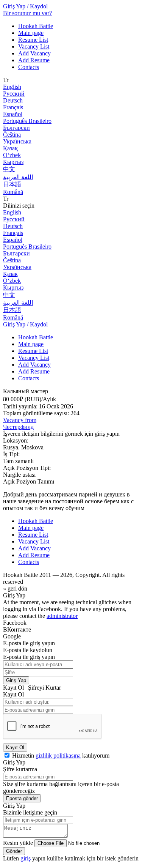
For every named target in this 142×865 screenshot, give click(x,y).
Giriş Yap (16, 680)
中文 (9, 169)
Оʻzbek (12, 155)
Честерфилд (18, 427)
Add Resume (34, 60)
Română (13, 192)
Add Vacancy (34, 53)
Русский (14, 93)
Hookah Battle (35, 26)
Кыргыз (13, 162)
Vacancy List (33, 46)
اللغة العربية (18, 177)
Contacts (28, 67)
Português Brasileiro (27, 121)
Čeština (12, 134)
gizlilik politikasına (58, 755)
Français (13, 107)
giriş (25, 858)
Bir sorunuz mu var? (27, 13)
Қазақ (10, 148)
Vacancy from (19, 420)
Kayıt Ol (15, 747)
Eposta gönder (22, 798)
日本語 (12, 184)
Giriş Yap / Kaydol (25, 6)
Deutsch (13, 100)
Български (16, 127)
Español (12, 114)
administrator (62, 616)
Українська (17, 141)
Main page (31, 33)
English (12, 87)
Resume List (33, 39)
